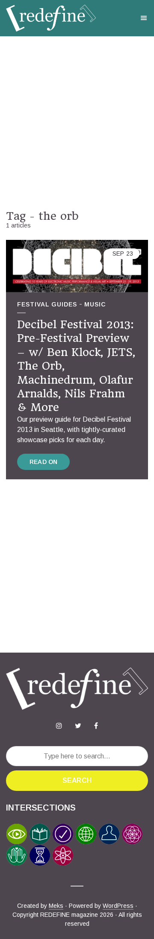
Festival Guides (47, 304)
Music (95, 304)
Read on (43, 461)
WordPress (118, 905)
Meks (56, 905)
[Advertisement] (77, 123)
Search (77, 780)
